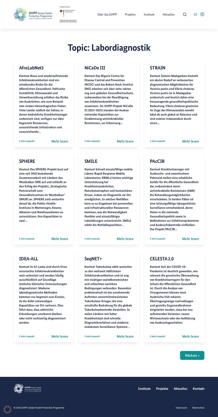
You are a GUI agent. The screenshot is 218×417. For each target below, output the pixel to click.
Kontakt (198, 389)
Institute (149, 14)
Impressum (181, 407)
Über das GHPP (107, 14)
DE (195, 14)
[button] (7, 409)
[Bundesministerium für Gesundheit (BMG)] (68, 14)
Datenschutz (198, 407)
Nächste (191, 355)
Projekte (130, 14)
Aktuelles (169, 14)
